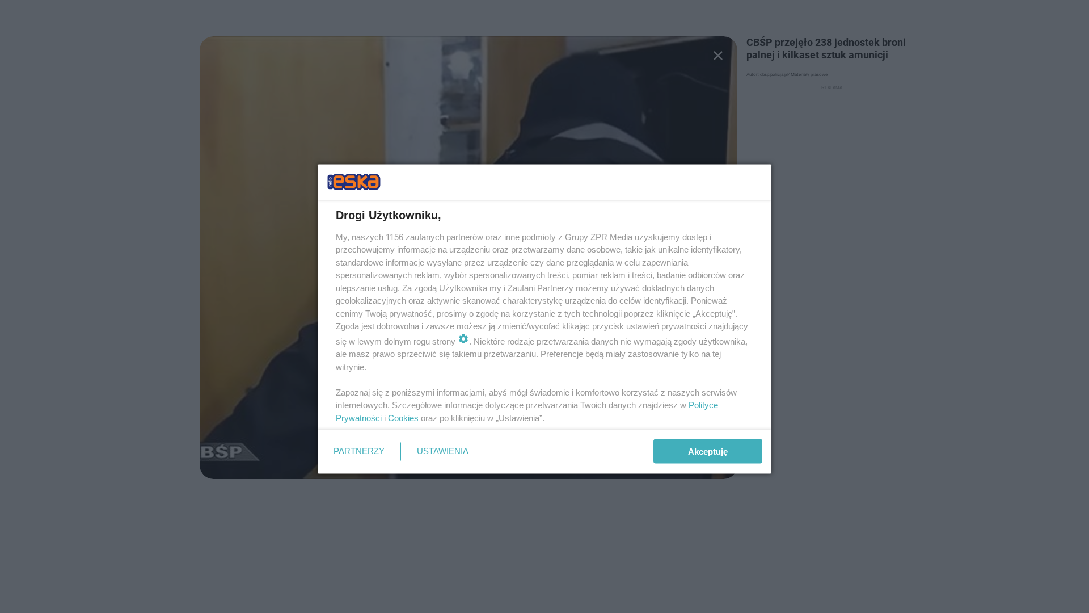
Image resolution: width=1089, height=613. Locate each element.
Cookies (403, 417)
